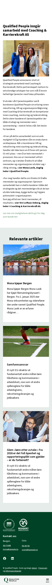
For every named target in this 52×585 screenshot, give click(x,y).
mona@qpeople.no (10, 549)
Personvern (42, 568)
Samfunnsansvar (17, 364)
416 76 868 (7, 545)
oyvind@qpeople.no (30, 550)
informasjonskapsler (13, 571)
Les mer (11, 316)
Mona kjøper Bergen (19, 283)
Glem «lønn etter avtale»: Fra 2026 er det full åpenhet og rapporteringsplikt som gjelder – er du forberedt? (26, 455)
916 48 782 (26, 546)
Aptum (34, 568)
